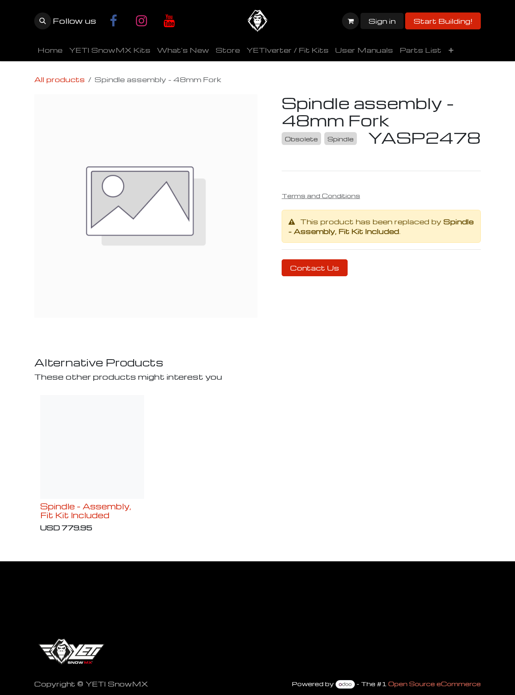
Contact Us (314, 267)
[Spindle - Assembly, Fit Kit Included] (92, 447)
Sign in (382, 20)
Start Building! (443, 20)
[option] (257, 465)
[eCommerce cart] (350, 20)
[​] (113, 21)
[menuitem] (50, 50)
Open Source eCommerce (434, 684)
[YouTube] (169, 21)
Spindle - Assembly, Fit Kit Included (381, 226)
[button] (42, 20)
